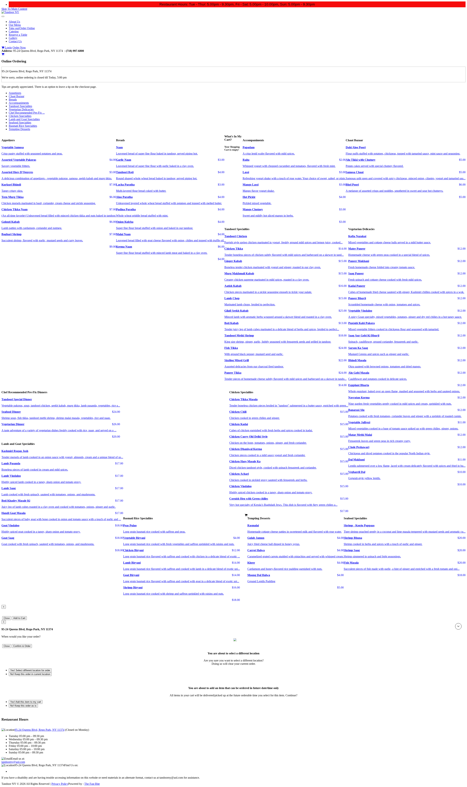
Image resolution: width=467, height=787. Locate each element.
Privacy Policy (59, 783)
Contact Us (15, 41)
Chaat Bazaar (16, 96)
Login (8, 47)
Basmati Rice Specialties (23, 125)
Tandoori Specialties (20, 106)
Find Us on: (71, 765)
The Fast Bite (92, 783)
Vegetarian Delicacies (21, 109)
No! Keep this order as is (23, 705)
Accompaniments (19, 102)
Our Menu (15, 24)
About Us (14, 21)
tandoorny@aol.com (13, 761)
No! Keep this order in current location (30, 674)
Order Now (19, 47)
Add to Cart (19, 618)
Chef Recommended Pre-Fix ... (27, 112)
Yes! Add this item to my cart (25, 702)
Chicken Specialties (20, 116)
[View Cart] (2, 47)
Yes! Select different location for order (30, 670)
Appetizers (15, 93)
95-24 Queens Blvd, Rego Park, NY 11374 (39, 729)
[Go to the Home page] (10, 12)
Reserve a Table (18, 34)
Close (7, 618)
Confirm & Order (21, 646)
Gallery (13, 38)
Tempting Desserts (19, 129)
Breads (13, 99)
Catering (14, 31)
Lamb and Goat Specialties (24, 119)
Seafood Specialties (20, 122)
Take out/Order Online (22, 28)
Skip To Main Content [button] (14, 8)
